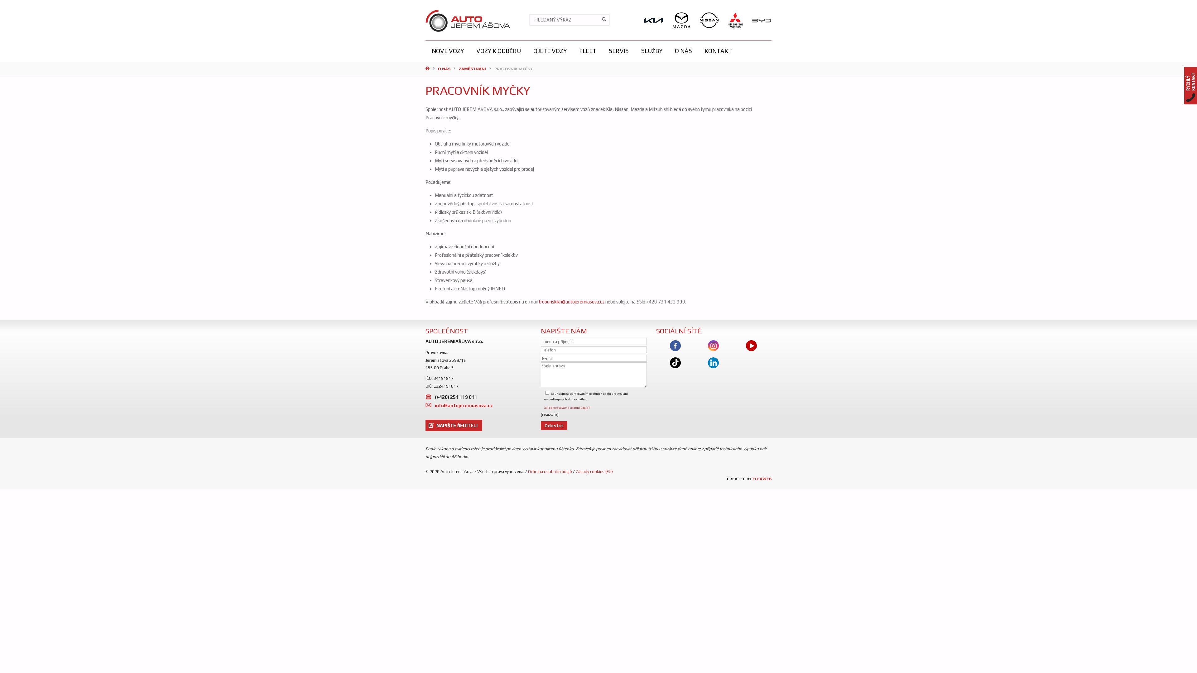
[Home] (428, 68)
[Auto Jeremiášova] (467, 20)
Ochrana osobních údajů (550, 471)
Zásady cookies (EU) (594, 471)
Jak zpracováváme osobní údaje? (567, 407)
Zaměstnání (472, 68)
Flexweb (762, 478)
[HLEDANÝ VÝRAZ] (604, 20)
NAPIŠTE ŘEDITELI (457, 425)
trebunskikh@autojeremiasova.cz (571, 301)
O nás (444, 68)
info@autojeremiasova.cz (464, 405)
